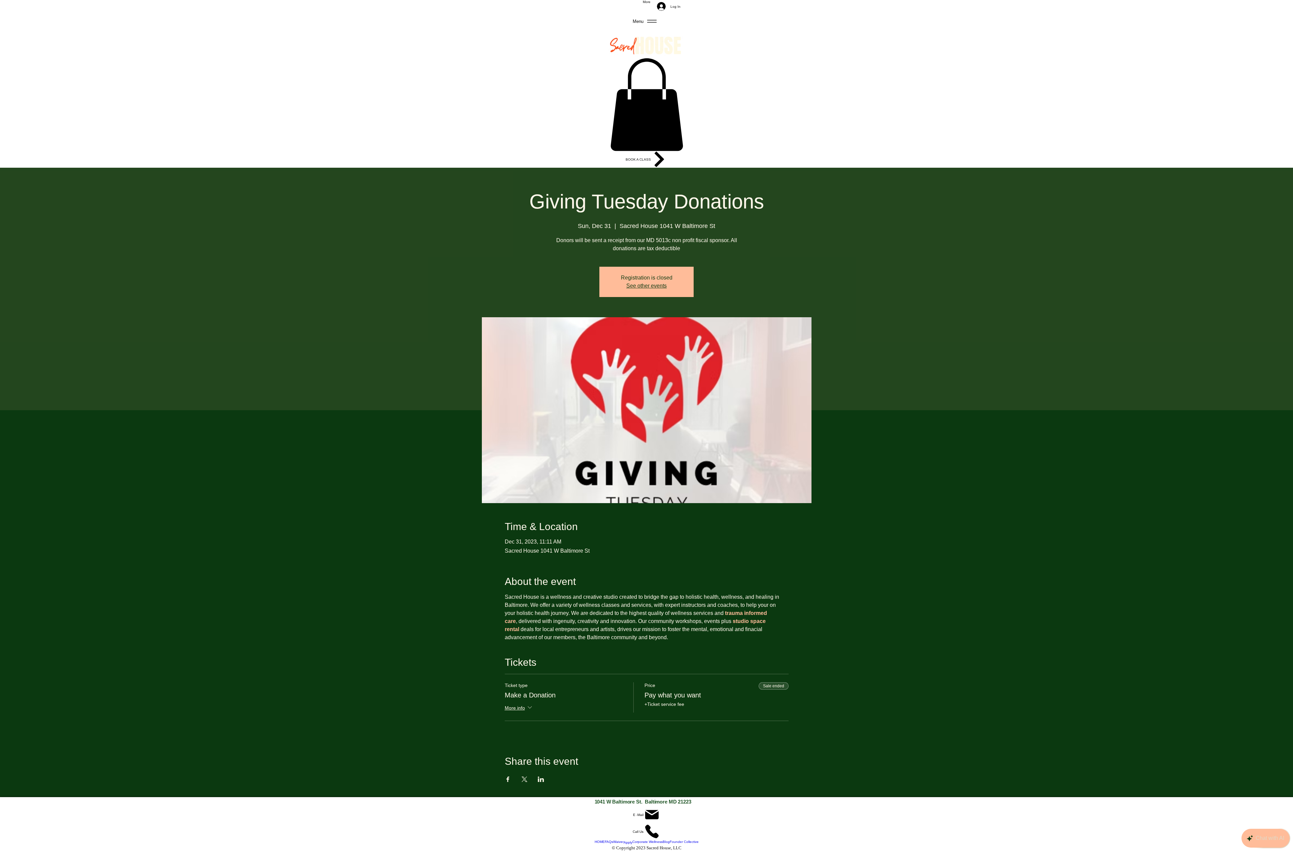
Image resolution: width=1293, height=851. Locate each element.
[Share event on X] (524, 779)
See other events (646, 286)
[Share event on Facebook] (508, 779)
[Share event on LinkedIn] (541, 779)
